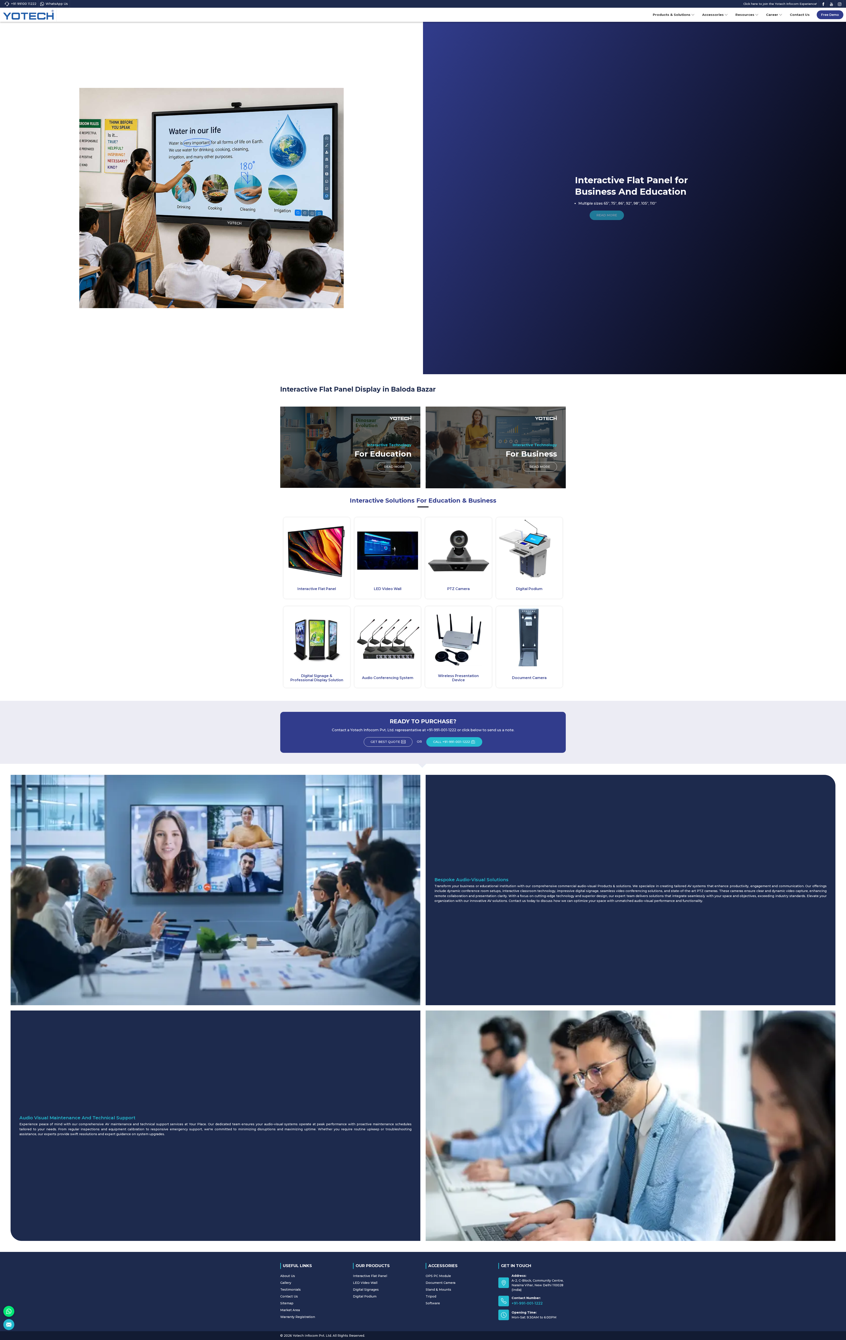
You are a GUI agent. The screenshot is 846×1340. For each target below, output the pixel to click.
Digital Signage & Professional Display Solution (316, 678)
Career (772, 15)
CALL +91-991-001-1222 (451, 742)
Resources (744, 15)
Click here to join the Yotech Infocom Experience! (780, 4)
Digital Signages (366, 1290)
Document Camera (529, 678)
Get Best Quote (385, 742)
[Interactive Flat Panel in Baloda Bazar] (317, 547)
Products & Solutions (671, 15)
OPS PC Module (438, 1276)
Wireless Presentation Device (458, 678)
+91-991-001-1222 (527, 1303)
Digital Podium (529, 589)
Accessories (713, 15)
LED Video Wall (387, 589)
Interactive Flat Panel (316, 589)
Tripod (431, 1296)
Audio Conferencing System (387, 678)
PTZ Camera (458, 589)
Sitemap (286, 1303)
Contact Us (800, 15)
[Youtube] (831, 4)
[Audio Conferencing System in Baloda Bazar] (387, 636)
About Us (287, 1276)
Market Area (290, 1310)
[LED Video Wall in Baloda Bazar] (387, 547)
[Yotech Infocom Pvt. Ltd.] (28, 15)
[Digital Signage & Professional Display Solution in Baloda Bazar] (317, 636)
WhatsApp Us (57, 4)
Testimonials (290, 1290)
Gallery (285, 1283)
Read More (394, 467)
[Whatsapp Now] (8, 1311)
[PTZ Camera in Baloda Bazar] (458, 547)
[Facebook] (823, 4)
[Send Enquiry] (8, 1324)
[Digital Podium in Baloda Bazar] (529, 547)
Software (433, 1303)
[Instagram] (839, 4)
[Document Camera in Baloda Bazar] (529, 636)
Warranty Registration (297, 1317)
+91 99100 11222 (23, 4)
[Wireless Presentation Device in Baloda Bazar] (458, 636)
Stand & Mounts (438, 1290)
